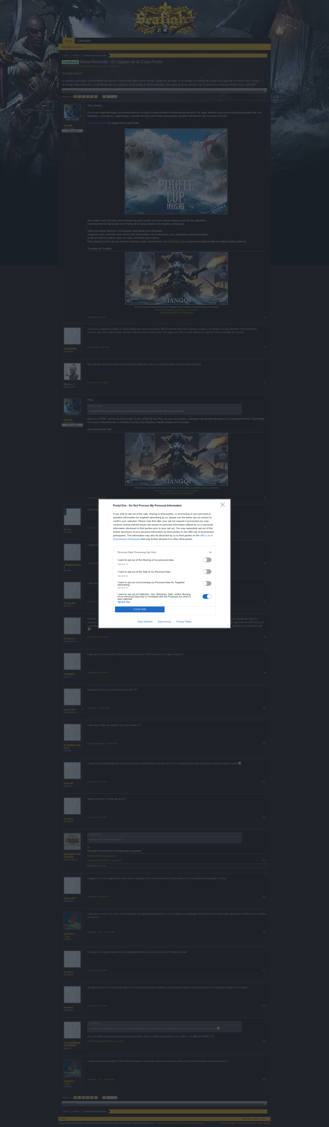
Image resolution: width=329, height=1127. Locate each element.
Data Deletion (145, 621)
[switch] (207, 560)
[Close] (224, 506)
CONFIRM (139, 609)
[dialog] (164, 563)
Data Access (164, 621)
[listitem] (164, 552)
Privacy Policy (183, 621)
